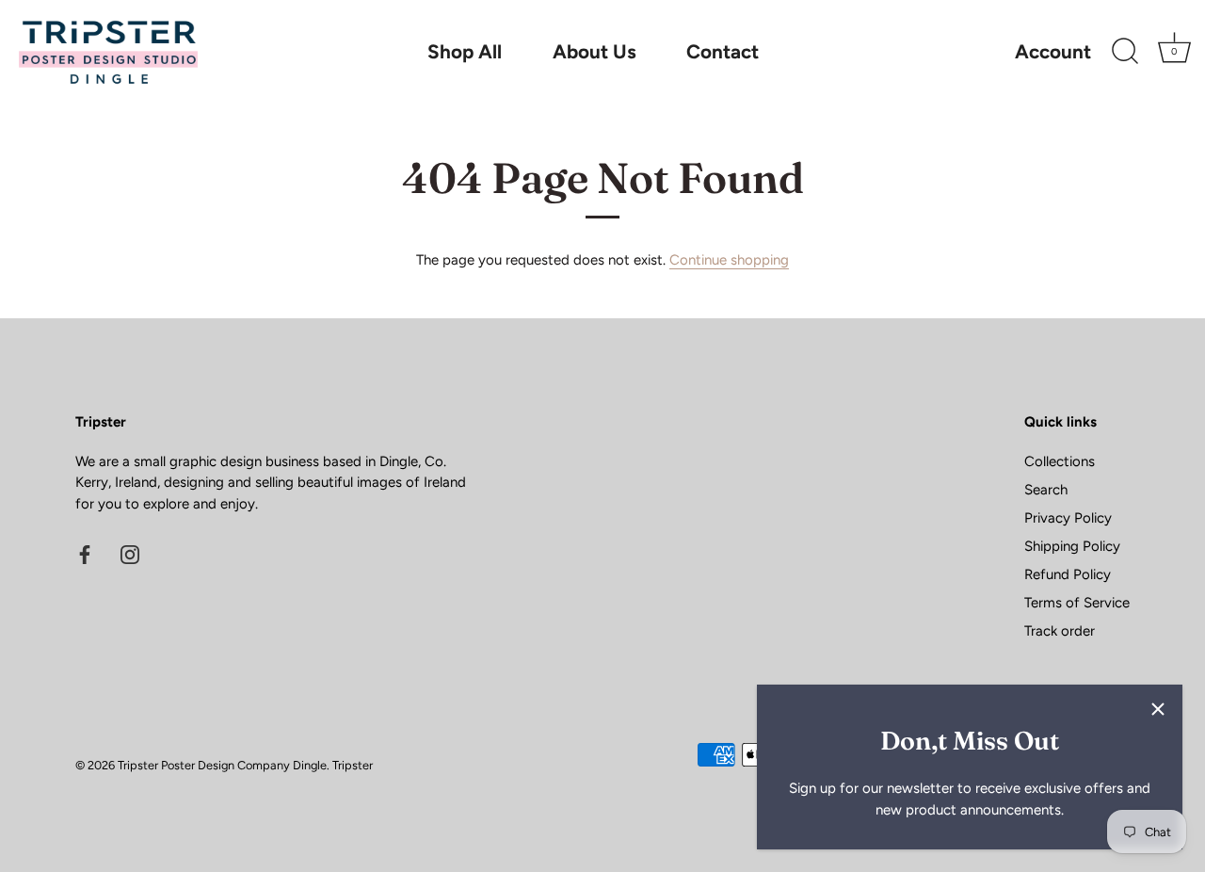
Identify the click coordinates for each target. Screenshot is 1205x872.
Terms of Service (1077, 602)
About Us (594, 51)
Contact (722, 51)
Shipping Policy (1072, 546)
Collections (1059, 461)
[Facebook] (84, 552)
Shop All (464, 51)
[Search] (1125, 52)
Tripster (352, 765)
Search (1046, 489)
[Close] (1158, 709)
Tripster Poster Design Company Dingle (222, 765)
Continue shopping (729, 259)
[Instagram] (129, 552)
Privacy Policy (1068, 517)
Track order (1059, 630)
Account (1053, 52)
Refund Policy (1067, 574)
